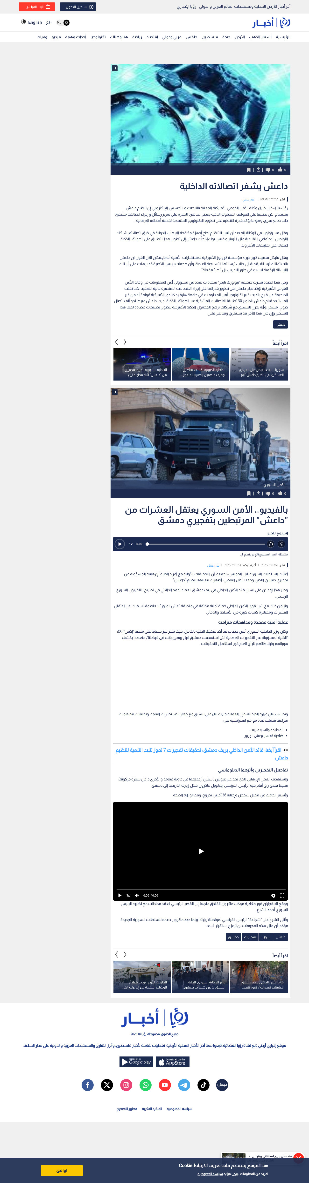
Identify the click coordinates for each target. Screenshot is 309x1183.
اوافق (61, 1170)
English (35, 22)
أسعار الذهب (260, 37)
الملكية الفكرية (152, 1109)
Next (117, 342)
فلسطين (210, 37)
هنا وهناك (119, 37)
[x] (107, 1085)
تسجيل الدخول (76, 7)
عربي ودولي (171, 37)
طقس (191, 37)
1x (131, 544)
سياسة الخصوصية (210, 1174)
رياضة (137, 37)
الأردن (240, 37)
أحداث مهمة (75, 37)
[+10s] (281, 544)
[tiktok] (203, 1085)
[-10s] (270, 544)
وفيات (41, 37)
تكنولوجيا (98, 37)
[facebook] (88, 1085)
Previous (125, 342)
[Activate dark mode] (62, 22)
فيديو (56, 37)
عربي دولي (248, 199)
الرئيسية (283, 37)
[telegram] (184, 1085)
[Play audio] (119, 544)
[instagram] (126, 1085)
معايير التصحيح (127, 1109)
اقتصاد (152, 37)
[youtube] (165, 1085)
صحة (226, 37)
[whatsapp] (146, 1085)
